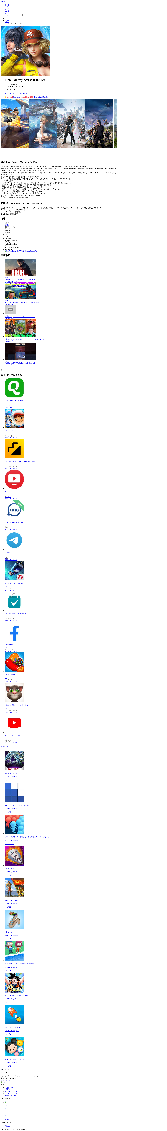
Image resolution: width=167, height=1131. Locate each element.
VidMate (7, 1126)
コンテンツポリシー (12, 1093)
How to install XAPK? (41, 97)
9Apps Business (9, 1087)
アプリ (7, 7)
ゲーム (7, 9)
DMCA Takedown (10, 1095)
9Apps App (16, 97)
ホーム (7, 5)
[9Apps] (3, 1)
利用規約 (8, 1089)
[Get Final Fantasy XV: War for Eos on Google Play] (21, 251)
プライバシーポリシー (12, 1091)
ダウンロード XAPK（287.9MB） (16, 93)
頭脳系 (7, 22)
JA (5, 13)
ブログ (7, 11)
